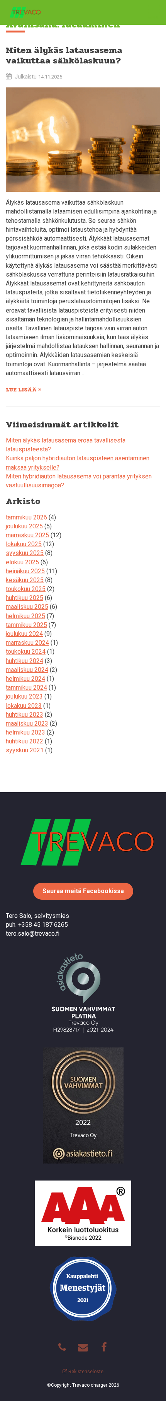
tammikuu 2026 (26, 517)
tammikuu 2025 (26, 625)
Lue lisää (22, 389)
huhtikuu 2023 (24, 714)
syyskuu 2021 (25, 750)
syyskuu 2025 (25, 553)
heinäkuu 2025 (25, 571)
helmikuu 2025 (25, 616)
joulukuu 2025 (24, 526)
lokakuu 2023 (24, 705)
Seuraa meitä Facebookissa (83, 891)
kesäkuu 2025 (25, 580)
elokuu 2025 (22, 562)
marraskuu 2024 (27, 642)
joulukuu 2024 (24, 633)
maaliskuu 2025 (27, 606)
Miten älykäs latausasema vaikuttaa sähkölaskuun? (64, 55)
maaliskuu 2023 (27, 723)
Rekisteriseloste (85, 1371)
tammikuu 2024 (26, 687)
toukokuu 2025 (26, 589)
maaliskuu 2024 (27, 669)
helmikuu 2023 (25, 732)
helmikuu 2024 (25, 678)
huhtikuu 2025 (24, 597)
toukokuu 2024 (26, 651)
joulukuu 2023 (24, 696)
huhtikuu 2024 (24, 661)
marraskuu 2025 (27, 535)
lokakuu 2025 (24, 544)
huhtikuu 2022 (24, 741)
